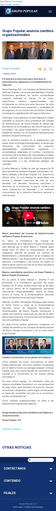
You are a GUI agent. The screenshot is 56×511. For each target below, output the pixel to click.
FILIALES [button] (10, 493)
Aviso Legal (17, 507)
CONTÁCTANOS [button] (15, 468)
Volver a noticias (12, 429)
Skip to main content (10, 4)
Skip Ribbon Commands (11, 1)
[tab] (28, 469)
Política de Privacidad (34, 507)
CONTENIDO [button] (12, 480)
